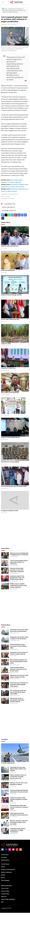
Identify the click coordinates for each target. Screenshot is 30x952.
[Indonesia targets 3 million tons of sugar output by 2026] (15, 333)
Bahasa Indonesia (6, 885)
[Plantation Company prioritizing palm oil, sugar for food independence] (15, 427)
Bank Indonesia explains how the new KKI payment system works (18, 661)
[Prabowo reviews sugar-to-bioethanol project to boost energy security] (15, 284)
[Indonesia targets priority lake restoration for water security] (5, 792)
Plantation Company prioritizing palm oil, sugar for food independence (14, 436)
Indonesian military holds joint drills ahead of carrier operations (14, 762)
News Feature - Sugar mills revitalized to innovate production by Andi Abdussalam (14, 485)
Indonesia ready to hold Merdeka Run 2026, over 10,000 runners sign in (17, 577)
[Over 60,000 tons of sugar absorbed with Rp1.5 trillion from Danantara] (15, 382)
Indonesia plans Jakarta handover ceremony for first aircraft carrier (18, 669)
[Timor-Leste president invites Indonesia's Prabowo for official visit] (5, 563)
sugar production (9, 204)
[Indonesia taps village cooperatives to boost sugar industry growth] (15, 309)
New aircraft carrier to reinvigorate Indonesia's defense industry (17, 700)
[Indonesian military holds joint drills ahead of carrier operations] (15, 752)
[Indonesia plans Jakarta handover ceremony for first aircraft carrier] (5, 670)
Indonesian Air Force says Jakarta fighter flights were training (18, 769)
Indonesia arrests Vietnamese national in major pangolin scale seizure (19, 684)
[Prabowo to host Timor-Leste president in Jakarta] (5, 785)
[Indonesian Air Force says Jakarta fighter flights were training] (5, 769)
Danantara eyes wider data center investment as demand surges (19, 807)
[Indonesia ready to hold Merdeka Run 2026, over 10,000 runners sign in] (5, 578)
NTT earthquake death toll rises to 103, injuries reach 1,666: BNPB (18, 692)
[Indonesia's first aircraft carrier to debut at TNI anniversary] (5, 639)
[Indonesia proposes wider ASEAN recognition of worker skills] (5, 800)
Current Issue (5, 864)
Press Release (5, 880)
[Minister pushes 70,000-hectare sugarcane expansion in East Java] (15, 357)
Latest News (5, 548)
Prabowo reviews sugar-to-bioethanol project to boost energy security (13, 294)
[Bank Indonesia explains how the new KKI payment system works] (5, 662)
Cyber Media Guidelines (8, 899)
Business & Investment (15, 9)
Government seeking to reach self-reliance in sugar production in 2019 (14, 509)
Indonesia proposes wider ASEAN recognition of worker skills (18, 799)
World (3, 866)
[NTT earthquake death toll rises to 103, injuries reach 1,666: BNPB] (5, 693)
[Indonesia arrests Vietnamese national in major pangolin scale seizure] (5, 685)
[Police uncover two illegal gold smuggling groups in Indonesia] (5, 555)
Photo (3, 877)
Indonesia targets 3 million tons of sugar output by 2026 (14, 342)
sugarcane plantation (9, 210)
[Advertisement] (15, 530)
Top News (4, 739)
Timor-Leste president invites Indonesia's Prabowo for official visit (19, 562)
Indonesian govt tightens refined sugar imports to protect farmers (13, 245)
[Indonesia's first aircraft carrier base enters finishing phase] (5, 632)
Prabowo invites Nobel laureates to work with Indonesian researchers (17, 570)
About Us (4, 896)
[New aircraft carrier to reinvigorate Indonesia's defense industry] (5, 700)
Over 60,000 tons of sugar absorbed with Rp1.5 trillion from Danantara (14, 391)
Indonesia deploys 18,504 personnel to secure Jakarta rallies (18, 646)
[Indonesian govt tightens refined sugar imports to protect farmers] (15, 235)
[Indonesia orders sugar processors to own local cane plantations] (15, 260)
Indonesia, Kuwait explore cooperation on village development (17, 830)
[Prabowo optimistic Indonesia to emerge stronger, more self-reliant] (5, 823)
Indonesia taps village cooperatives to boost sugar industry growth (13, 318)
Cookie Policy (5, 894)
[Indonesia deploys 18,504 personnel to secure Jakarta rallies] (5, 647)
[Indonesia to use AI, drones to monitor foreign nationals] (5, 654)
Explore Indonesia (6, 872)
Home (6, 9)
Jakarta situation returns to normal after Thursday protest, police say (18, 776)
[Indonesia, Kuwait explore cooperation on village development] (5, 831)
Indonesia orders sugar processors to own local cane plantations (14, 269)
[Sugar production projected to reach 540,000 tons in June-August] (15, 451)
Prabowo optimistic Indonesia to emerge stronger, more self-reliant (19, 822)
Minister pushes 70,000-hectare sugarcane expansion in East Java (14, 367)
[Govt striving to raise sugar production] (13, 405)
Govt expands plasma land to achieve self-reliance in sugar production (14, 11)
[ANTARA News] (17, 2)
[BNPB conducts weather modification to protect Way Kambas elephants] (5, 586)
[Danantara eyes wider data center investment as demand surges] (5, 808)
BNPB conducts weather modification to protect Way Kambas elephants (18, 585)
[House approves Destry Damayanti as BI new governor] (5, 815)
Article (3, 875)
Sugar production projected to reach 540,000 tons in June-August (12, 461)
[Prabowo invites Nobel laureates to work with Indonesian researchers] (5, 570)
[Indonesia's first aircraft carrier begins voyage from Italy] (5, 677)
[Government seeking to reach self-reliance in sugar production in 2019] (15, 500)
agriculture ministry (8, 207)
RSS (2, 902)
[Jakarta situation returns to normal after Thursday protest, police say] (5, 777)
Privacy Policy (5, 891)
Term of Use (4, 888)
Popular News (5, 625)
